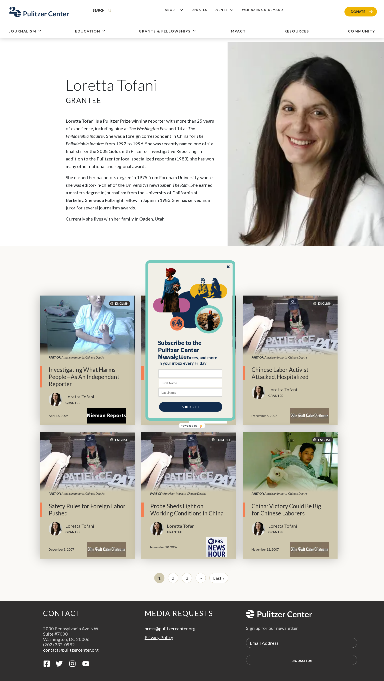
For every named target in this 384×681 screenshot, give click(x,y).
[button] (190, 349)
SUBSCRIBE (191, 407)
